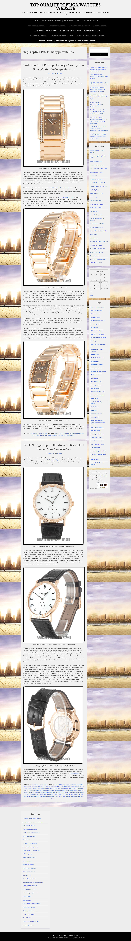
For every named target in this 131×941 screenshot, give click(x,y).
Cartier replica (95, 324)
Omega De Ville (94, 211)
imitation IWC (95, 361)
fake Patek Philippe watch (38, 786)
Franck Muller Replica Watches (96, 350)
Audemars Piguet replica (97, 307)
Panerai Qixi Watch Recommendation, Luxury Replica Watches (97, 104)
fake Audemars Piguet (97, 330)
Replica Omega (95, 398)
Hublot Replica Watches (97, 358)
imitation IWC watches (97, 364)
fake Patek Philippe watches (77, 433)
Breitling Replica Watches (98, 320)
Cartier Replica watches (92, 31)
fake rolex (101, 334)
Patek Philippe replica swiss (58, 790)
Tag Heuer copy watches (97, 444)
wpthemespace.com (79, 937)
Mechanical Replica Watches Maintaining (91, 36)
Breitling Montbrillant (96, 161)
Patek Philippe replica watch (73, 790)
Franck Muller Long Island (97, 183)
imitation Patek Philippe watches (41, 788)
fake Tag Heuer (95, 341)
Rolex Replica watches (71, 21)
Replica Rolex (94, 407)
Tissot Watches (94, 256)
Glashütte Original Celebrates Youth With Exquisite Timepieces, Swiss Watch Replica (99, 128)
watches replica (95, 459)
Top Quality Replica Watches (51, 21)
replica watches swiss (96, 413)
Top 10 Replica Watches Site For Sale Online (98, 455)
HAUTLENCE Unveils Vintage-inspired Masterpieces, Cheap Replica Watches (98, 136)
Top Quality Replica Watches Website (65, 6)
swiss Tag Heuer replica (97, 440)
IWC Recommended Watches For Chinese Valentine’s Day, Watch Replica (99, 97)
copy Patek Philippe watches (62, 433)
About (71, 36)
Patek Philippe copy (55, 788)
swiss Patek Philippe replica (68, 435)
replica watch (94, 410)
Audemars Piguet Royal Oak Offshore (33, 822)
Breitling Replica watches (36, 26)
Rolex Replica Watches (97, 427)
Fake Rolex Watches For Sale (98, 337)
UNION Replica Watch (96, 263)
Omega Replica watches (90, 21)
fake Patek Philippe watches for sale (70, 786)
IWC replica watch (96, 381)
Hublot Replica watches (38, 36)
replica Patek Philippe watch (47, 794)
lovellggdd (59, 73)
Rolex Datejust (94, 234)
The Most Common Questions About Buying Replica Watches (76, 41)
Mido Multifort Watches (96, 204)
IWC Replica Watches (96, 385)
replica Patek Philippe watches (52, 435)
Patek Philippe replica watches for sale (47, 792)
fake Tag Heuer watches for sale (98, 345)
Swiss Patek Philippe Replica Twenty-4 (59, 188)
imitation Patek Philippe (38, 435)
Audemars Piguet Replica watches (45, 31)
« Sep (91, 295)
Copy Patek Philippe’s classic (65, 197)
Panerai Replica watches (58, 36)
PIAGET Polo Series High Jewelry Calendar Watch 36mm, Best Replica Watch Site (99, 69)
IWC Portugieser (94, 197)
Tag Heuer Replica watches (57, 26)
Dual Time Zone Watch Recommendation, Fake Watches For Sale (99, 76)
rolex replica (94, 417)
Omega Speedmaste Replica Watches (33, 882)
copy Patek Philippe (60, 784)
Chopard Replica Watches (97, 179)
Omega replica (95, 388)
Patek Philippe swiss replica (65, 792)
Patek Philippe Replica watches (80, 26)
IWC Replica (94, 378)
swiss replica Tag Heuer (97, 434)
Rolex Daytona (94, 238)
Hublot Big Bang (94, 190)
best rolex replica (95, 314)
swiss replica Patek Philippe (63, 796)
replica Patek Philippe (78, 792)
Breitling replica (95, 317)
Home (36, 21)
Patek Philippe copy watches (68, 788)
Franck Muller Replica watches (70, 31)
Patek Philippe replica (45, 790)
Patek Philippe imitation (33, 790)
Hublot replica (95, 354)
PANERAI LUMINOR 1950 (97, 224)
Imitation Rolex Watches (97, 368)
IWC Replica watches (100, 26)
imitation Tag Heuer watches (98, 371)
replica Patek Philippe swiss (32, 794)
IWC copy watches (96, 374)
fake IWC (93, 334)
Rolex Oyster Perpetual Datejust (99, 241)
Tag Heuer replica (95, 447)
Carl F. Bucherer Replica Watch (98, 168)
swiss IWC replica (95, 430)
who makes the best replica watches (98, 463)
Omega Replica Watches (97, 391)
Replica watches (74, 773)
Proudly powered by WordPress (54, 937)
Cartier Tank (93, 176)
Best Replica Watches (96, 310)
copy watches (94, 327)
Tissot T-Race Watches (96, 252)
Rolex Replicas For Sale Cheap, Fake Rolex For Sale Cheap (98, 422)
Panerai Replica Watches (97, 395)
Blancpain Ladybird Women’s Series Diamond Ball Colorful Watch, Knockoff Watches (98, 89)
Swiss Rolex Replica (96, 437)
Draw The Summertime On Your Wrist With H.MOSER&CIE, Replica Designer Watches (99, 112)
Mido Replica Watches (46, 41)
